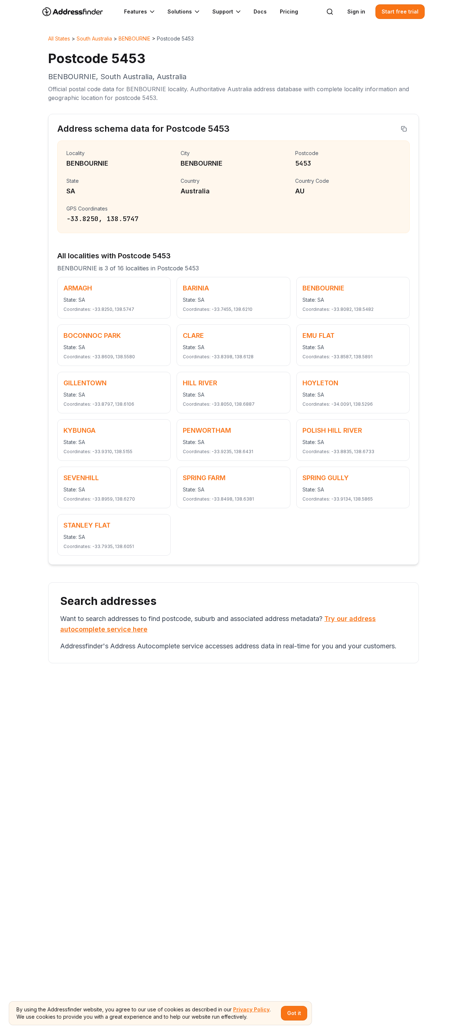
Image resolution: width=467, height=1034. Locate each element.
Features (135, 11)
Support (222, 11)
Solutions (179, 11)
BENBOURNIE (134, 38)
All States (59, 38)
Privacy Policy (251, 1009)
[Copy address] (404, 129)
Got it (294, 1013)
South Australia (94, 38)
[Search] (330, 11)
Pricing (289, 11)
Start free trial (400, 11)
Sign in (356, 11)
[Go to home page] (77, 11)
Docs (260, 11)
